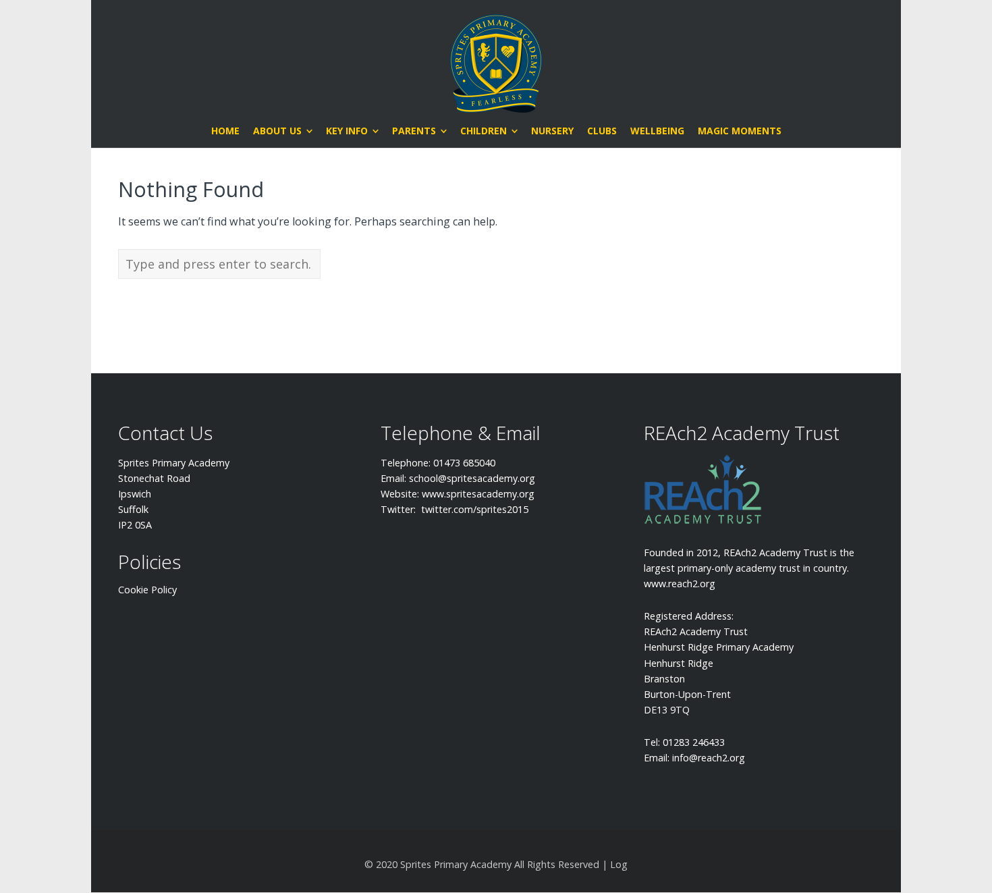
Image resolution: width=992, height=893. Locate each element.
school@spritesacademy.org (472, 478)
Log (619, 864)
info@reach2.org (708, 757)
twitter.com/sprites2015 (474, 509)
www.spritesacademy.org (478, 493)
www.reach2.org (679, 583)
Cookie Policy (147, 589)
